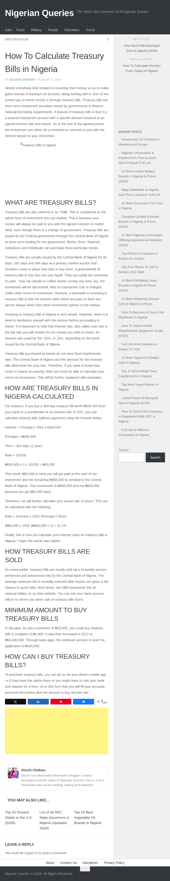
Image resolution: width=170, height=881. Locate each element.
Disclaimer (90, 863)
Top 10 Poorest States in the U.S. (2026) (19, 817)
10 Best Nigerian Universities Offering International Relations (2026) (141, 240)
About (50, 863)
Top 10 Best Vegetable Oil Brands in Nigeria (87, 817)
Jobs (8, 30)
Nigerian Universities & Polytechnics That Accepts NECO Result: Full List (137, 158)
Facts (20, 30)
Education (72, 30)
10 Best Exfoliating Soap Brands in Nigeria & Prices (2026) (138, 285)
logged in (31, 853)
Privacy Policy (114, 863)
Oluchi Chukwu (22, 79)
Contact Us (68, 863)
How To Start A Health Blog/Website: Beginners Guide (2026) (141, 330)
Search (124, 450)
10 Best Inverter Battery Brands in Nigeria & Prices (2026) (137, 176)
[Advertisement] (57, 731)
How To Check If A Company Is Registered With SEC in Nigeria (140, 416)
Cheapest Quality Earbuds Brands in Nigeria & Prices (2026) (139, 221)
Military (36, 30)
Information (16, 39)
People (53, 30)
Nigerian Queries (39, 13)
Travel (90, 30)
